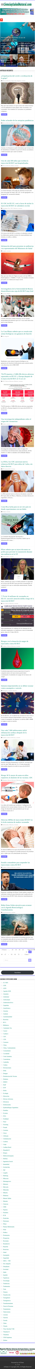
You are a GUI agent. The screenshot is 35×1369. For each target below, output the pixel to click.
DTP (4, 1087)
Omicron (15, 208)
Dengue (5, 1073)
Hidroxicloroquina (8, 1156)
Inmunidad (7, 469)
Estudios (5, 1110)
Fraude (4, 424)
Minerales (6, 1190)
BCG (4, 1022)
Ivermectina (6, 1167)
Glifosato (5, 1136)
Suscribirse (17, 972)
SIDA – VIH (6, 1261)
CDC (11, 208)
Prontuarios (6, 1235)
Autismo (5, 1014)
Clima (5, 1045)
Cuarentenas (6, 1059)
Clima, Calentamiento (9, 1048)
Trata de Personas (8, 1306)
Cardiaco (4, 646)
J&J (4, 1170)
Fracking (5, 1124)
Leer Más (4, 114)
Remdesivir (6, 1244)
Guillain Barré (7, 1147)
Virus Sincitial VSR (8, 1329)
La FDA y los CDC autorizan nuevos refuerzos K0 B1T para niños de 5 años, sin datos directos (16, 464)
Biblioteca (6, 1025)
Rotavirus (6, 1249)
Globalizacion (7, 1139)
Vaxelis (5, 1320)
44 (26, 952)
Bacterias (5, 1019)
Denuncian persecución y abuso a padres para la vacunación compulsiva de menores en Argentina (8, 45)
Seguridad (6, 1258)
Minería (5, 1192)
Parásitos (5, 1212)
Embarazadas (5, 824)
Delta (4, 1070)
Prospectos (6, 1238)
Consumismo (7, 1051)
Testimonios (6, 1286)
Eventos (5, 1113)
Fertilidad (6, 1119)
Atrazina (5, 1011)
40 (19, 949)
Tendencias (6, 1283)
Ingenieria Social (8, 1161)
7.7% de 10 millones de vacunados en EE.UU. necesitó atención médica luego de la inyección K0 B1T (17, 598)
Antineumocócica (8, 1002)
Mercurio (5, 1187)
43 (23, 949)
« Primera (4, 949)
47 (5, 954)
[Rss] (16, 1365)
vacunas (23, 80)
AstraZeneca (6, 1008)
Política (5, 1232)
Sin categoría (17, 80)
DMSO (5, 1082)
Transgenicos (7, 1300)
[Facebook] (17, 1365)
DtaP (4, 1085)
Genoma (5, 1130)
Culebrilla (6, 1062)
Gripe (12, 80)
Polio (4, 1229)
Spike (4, 1272)
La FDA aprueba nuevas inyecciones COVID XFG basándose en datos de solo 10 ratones (25, 47)
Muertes (13, 123)
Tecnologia (6, 1280)
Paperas (5, 1209)
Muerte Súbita (7, 1198)
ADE (4, 985)
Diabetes (5, 1079)
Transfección (6, 1295)
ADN (4, 988)
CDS (4, 1039)
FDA (3, 469)
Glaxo (5, 1133)
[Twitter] (19, 1365)
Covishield (6, 1053)
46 (2, 954)
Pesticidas (6, 1218)
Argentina (6, 1005)
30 (16, 949)
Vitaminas (6, 1334)
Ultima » (26, 954)
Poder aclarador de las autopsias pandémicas (17, 120)
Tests (4, 1289)
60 (15, 954)
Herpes (5, 1153)
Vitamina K (6, 1332)
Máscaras (5, 1178)
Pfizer (12, 165)
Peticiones (6, 1221)
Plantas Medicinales (8, 1227)
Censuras (5, 1042)
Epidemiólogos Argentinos (10, 1107)
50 (11, 954)
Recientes (6, 1241)
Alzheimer (6, 997)
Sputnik (5, 1275)
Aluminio (4, 780)
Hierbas (5, 1158)
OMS (4, 1207)
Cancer (5, 1031)
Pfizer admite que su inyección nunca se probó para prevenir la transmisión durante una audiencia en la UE (16, 551)
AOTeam (21, 1362)
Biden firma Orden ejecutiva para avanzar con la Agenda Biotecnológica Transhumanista (16, 907)
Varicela (15, 690)
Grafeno (5, 1141)
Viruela (5, 1326)
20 (12, 949)
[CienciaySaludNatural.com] (17, 4)
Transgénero (6, 1297)
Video (5, 1323)
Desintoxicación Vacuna (10, 1076)
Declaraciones (7, 1068)
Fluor (4, 1121)
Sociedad (5, 1269)
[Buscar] (29, 960)
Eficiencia (6, 1102)
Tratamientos (6, 1309)
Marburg (5, 1175)
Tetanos (5, 1292)
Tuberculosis (6, 1312)
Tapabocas (6, 1278)
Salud (4, 1252)
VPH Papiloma (7, 1337)
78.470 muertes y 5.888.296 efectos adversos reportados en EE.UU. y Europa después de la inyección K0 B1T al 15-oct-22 (17, 376)
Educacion (6, 1096)
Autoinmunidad (7, 1016)
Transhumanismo (6, 912)
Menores (18, 780)
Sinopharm (6, 1266)
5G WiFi (5, 982)
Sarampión (5, 690)
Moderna (5, 1195)
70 (18, 954)
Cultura (5, 1065)
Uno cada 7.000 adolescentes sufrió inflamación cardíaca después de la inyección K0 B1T (14, 732)
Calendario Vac (6, 208)
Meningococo (7, 1181)
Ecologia (5, 1093)
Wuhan (8, 293)
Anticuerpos (6, 999)
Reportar (5, 1246)
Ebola (4, 1090)
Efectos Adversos (6, 80)
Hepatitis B (6, 1150)
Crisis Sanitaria (7, 1056)
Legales (4, 251)
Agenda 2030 (7, 991)
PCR (4, 1215)
